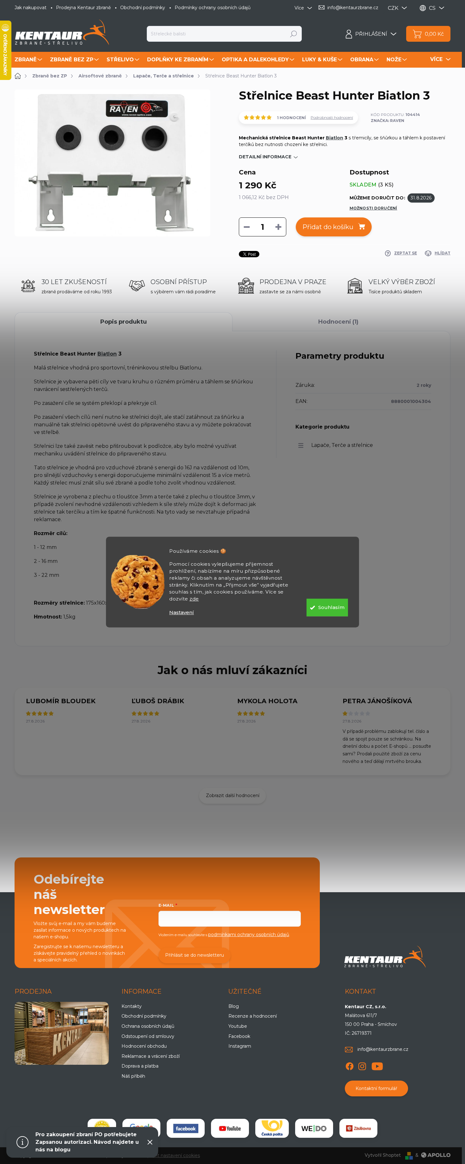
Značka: (387, 120)
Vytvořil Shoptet (383, 1155)
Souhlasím (331, 607)
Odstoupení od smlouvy (147, 1036)
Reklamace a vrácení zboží (150, 1056)
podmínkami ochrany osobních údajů (248, 934)
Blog (233, 1006)
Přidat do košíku (327, 227)
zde (194, 599)
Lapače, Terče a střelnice (342, 445)
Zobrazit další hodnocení (232, 795)
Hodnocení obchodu (144, 1046)
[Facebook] (349, 1065)
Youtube (237, 1026)
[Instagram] (362, 1065)
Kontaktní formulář (376, 1088)
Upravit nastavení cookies (172, 1155)
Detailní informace (265, 157)
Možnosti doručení (373, 208)
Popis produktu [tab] (123, 321)
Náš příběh (133, 1076)
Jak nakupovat (30, 7)
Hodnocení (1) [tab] (338, 321)
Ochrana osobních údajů (147, 1026)
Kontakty (131, 1006)
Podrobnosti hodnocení (332, 117)
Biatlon (334, 138)
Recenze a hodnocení (252, 1016)
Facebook (239, 1036)
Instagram (239, 1046)
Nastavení (181, 612)
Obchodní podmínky (142, 7)
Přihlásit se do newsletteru (194, 955)
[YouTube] (377, 1065)
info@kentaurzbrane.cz (382, 1049)
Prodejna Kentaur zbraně (83, 7)
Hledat (293, 34)
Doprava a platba (139, 1066)
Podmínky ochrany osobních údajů (213, 7)
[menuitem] (29, 60)
